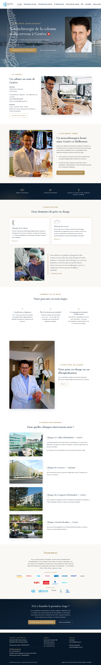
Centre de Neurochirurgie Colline (75, 450)
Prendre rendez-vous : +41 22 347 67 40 (23, 50)
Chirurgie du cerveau (30, 4)
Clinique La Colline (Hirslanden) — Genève (65, 437)
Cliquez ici (63, 384)
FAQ (82, 4)
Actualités (88, 4)
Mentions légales (82, 662)
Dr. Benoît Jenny (59, 4)
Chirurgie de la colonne (45, 4)
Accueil (19, 4)
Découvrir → (15, 241)
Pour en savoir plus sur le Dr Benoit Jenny (70, 172)
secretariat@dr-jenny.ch (20, 101)
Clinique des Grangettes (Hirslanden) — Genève (66, 495)
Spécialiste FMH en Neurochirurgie (18, 640)
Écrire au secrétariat (65, 622)
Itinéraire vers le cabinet (18, 115)
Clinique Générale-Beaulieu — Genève (62, 522)
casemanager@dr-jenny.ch (76, 647)
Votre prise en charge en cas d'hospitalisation (73, 371)
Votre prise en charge (72, 4)
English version (65, 662)
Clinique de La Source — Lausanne (61, 467)
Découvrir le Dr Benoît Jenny (48, 50)
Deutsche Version (73, 662)
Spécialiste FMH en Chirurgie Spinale (18, 642)
